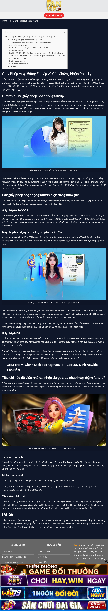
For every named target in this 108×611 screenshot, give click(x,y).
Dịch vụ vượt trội (19, 61)
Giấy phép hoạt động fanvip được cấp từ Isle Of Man (31, 48)
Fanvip (22, 200)
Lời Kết (13, 66)
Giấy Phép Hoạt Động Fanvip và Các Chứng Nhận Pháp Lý (30, 36)
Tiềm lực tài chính (19, 58)
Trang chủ (6, 20)
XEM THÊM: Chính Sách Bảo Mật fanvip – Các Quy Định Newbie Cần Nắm (38, 53)
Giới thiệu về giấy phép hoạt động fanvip (26, 39)
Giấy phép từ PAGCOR (21, 45)
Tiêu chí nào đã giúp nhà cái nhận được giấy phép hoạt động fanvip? (37, 55)
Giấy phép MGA (18, 50)
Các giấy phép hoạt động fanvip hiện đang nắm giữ (30, 42)
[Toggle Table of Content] (62, 32)
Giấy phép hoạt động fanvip (15, 101)
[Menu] (3, 6)
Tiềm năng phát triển (20, 64)
